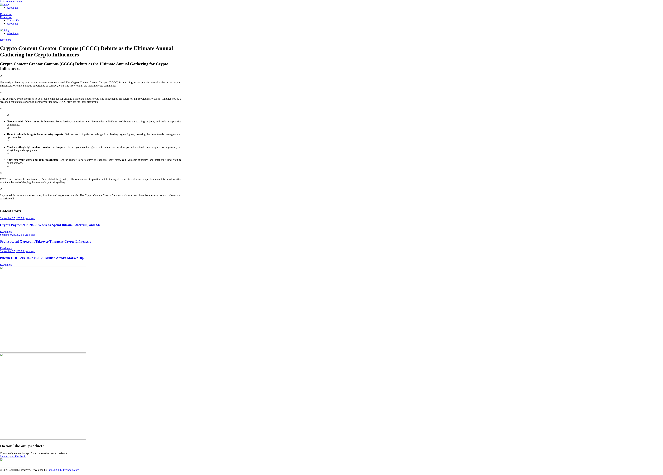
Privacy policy (71, 469)
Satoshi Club (55, 469)
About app (12, 7)
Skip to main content (11, 1)
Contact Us (13, 20)
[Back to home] (4, 4)
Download (6, 14)
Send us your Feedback (13, 456)
